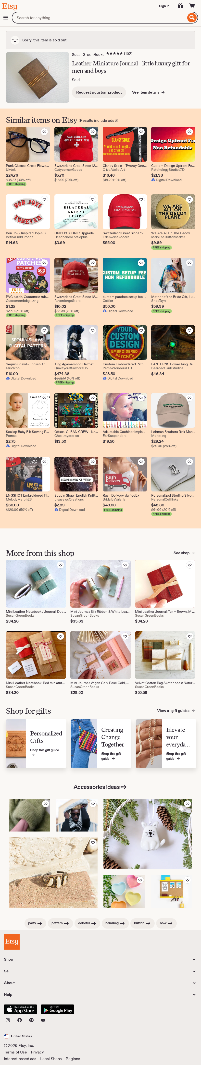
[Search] (192, 18)
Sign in (164, 6)
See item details (146, 92)
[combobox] (99, 18)
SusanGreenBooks (88, 54)
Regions (73, 1058)
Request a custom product (99, 92)
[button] (18, 1036)
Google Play (57, 1009)
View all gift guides (173, 710)
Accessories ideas (97, 786)
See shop (182, 553)
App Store (20, 1009)
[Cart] (192, 6)
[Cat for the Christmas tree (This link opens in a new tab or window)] (147, 834)
